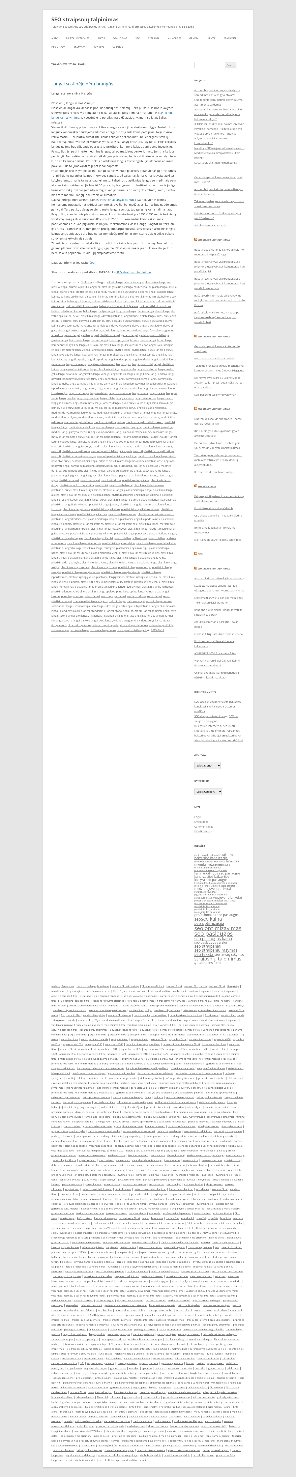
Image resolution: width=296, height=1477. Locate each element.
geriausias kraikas (116, 1213)
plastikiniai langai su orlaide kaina (156, 543)
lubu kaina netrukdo (219, 1112)
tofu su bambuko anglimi (149, 1150)
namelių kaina (78, 1416)
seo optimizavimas (217, 928)
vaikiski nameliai (214, 1223)
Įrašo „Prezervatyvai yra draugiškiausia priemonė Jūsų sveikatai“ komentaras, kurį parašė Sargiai (219, 266)
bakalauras (226, 855)
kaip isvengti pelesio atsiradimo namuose (100, 1068)
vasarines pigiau (160, 1281)
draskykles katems (208, 1126)
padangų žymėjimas (62, 986)
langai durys (147, 350)
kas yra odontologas (105, 1218)
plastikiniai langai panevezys (131, 533)
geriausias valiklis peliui (144, 1087)
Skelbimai (154, 38)
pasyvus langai (60, 475)
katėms (211, 1170)
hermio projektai (119, 340)
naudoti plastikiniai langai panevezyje (73, 456)
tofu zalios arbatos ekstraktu (182, 1150)
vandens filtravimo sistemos (108, 1000)
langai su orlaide (68, 374)
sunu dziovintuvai (84, 1165)
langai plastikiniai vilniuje (104, 369)
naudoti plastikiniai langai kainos (112, 446)
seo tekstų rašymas (229, 954)
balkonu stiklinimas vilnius (155, 306)
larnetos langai (111, 403)
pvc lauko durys (136, 596)
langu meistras (99, 393)
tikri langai (82, 615)
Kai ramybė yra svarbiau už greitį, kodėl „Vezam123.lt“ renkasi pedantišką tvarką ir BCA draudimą (219, 382)
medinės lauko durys (82, 412)
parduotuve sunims (137, 1271)
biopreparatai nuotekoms (109, 1232)
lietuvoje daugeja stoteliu (104, 1083)
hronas (134, 340)
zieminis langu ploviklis (64, 1141)
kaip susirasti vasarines (130, 1300)
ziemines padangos (160, 1141)
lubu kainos (174, 1116)
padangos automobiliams (79, 1271)
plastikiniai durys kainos (87, 490)
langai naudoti (159, 359)
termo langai (67, 615)
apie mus (154, 1174)
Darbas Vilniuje (106, 1228)
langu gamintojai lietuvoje (134, 379)
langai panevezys (76, 364)
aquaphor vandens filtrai (124, 1029)
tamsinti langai (161, 611)
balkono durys (102, 292)
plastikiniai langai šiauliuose (130, 538)
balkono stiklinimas (72, 296)
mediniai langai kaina (90, 417)
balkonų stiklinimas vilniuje (82, 306)
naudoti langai (94, 437)
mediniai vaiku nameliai (116, 1242)
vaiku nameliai (234, 1223)
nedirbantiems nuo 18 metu (79, 1310)
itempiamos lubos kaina (97, 1116)
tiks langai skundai (162, 615)
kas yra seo (229, 1058)
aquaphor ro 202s (180, 1054)
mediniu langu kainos (118, 432)
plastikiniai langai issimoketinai (69, 504)
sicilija (141, 1310)
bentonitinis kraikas (221, 1165)
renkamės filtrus (69, 1194)
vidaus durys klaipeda (105, 625)
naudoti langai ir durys (117, 437)
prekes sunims (112, 1184)
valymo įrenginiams (93, 1247)
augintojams (160, 1194)
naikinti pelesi (217, 1237)
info (93, 1170)
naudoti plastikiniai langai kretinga (153, 451)
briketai (209, 864)
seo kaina (211, 918)
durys (145, 321)
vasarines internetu (177, 1276)
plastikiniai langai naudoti (143, 528)
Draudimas (120, 38)
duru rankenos (132, 321)
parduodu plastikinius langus (124, 470)
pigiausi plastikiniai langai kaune (138, 475)
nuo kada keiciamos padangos (159, 1145)
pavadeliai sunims (72, 1184)
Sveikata (99, 47)
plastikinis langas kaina (151, 557)
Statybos (79, 47)
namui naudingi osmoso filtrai (176, 996)
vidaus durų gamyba (125, 620)
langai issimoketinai (110, 354)
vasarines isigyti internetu (90, 1295)
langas (131, 374)
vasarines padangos (135, 1141)
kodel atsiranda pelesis (212, 1102)
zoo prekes (59, 1223)
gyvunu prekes (121, 1121)
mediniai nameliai (103, 1223)
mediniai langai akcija (163, 412)
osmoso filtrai (174, 986)
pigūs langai (165, 475)
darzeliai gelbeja (84, 1112)
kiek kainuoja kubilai (151, 1078)
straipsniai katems (82, 1121)
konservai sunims (106, 1165)
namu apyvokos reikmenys (128, 1097)
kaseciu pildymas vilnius (225, 1242)
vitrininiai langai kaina (103, 630)
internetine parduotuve (183, 1179)
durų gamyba (81, 321)
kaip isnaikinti (142, 1237)
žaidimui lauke (195, 1223)
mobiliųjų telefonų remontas (82, 1078)
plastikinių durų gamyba (65, 562)
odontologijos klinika (64, 1160)
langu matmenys (79, 393)
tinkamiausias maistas (93, 1194)
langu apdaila (159, 374)
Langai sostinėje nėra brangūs (82, 84)
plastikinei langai (90, 480)
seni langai (98, 606)
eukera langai (79, 330)
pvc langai (120, 596)
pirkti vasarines (204, 1286)
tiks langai (95, 615)
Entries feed (201, 822)
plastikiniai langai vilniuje (105, 553)
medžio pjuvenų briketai (212, 888)
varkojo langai (89, 620)
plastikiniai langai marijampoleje (70, 528)
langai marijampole (119, 359)
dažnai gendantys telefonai (180, 1078)
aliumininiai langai (155, 282)
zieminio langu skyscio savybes (81, 1107)
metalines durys (141, 432)
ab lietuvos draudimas (206, 855)
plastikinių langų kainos (110, 577)
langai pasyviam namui (101, 364)
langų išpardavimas (157, 383)
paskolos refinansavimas (182, 1126)
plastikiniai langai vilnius (207, 912)
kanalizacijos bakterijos (211, 876)
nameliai (138, 1223)
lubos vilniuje (213, 1116)
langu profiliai (67, 398)
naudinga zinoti (59, 1286)
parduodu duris (115, 466)
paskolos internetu (198, 1121)
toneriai (205, 1242)
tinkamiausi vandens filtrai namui (87, 1005)
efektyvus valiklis (229, 1232)
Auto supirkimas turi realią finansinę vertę (219, 578)
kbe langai (80, 345)
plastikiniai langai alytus (105, 495)
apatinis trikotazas (226, 1252)
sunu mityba (90, 1179)
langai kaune (58, 359)
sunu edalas (123, 1160)
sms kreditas (105, 1310)
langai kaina (130, 354)
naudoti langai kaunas (145, 437)
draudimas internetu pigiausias (210, 870)
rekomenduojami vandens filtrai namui (204, 1010)
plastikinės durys (111, 480)
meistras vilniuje (235, 1155)
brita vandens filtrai (135, 1203)
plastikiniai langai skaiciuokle (84, 543)
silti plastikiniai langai (146, 606)
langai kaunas (163, 354)
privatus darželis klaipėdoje (208, 1261)
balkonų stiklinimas (78, 301)
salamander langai (62, 606)
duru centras (63, 321)
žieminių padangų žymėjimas (93, 986)
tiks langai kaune (140, 615)
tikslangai (57, 620)
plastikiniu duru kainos (122, 562)
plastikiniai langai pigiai (162, 533)
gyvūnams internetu (62, 1213)
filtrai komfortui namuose (171, 1000)
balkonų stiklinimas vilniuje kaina (118, 306)
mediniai (236, 1411)
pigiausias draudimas (205, 891)
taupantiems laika (93, 1281)
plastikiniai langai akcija (138, 490)
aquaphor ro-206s (199, 1049)
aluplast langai (106, 287)
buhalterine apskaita (216, 1107)
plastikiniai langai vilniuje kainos (140, 553)
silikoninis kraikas (197, 1165)
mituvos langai (60, 437)
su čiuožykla (74, 1228)
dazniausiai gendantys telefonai (155, 1073)
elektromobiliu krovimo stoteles (84, 1348)
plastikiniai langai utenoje (75, 553)
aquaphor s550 (67, 1054)
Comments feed (203, 826)
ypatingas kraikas (193, 1184)
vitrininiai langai (79, 630)
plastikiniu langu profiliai (89, 586)
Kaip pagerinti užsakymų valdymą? (215, 394)
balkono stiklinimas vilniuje (144, 296)
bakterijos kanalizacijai (211, 858)
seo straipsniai (207, 946)
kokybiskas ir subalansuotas (213, 1179)
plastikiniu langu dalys (104, 567)
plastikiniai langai (112, 490)
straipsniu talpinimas (217, 958)
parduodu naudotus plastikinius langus (82, 470)
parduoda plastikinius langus (88, 466)
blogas (173, 1194)
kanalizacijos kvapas (179, 1199)
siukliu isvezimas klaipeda (188, 1421)
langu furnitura (87, 379)
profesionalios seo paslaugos (216, 915)
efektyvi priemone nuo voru (175, 1087)
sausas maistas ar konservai (139, 1131)
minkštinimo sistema (98, 991)
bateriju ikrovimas (231, 1247)
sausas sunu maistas (134, 1184)
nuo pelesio (114, 1266)
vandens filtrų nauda (199, 991)
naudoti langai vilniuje (73, 441)
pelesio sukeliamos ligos (216, 1305)
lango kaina (143, 374)
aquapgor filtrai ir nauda (94, 1039)
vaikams (158, 1097)
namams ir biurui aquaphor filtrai (181, 1044)
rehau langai (154, 596)
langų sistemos (125, 398)
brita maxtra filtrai (129, 1218)
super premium (87, 1160)
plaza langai (123, 591)
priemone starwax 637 (138, 1232)
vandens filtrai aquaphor (216, 1029)
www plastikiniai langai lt (132, 630)
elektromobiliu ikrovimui (92, 1155)
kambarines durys (62, 345)
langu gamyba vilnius (109, 383)
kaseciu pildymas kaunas (65, 1247)
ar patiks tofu (82, 1174)
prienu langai (92, 596)
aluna (145, 1218)
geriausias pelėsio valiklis (220, 1063)
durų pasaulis (114, 321)
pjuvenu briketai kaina (206, 900)
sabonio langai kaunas (159, 601)
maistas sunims (224, 1203)
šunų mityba (177, 1208)
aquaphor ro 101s (138, 1054)
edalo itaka (233, 1368)
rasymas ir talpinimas (127, 1276)
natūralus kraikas (170, 1407)
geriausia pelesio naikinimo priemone (126, 1305)
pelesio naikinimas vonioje (117, 1237)
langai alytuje (115, 350)
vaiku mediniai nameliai (88, 1421)
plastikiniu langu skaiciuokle (68, 591)
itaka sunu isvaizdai (70, 1179)
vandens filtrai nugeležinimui (182, 1020)
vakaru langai (72, 620)
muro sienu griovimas (200, 1247)
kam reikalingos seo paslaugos (217, 873)
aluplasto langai (158, 287)
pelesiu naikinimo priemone (191, 1237)
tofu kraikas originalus (212, 1150)
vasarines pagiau (195, 1290)
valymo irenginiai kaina (144, 1266)
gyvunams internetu (129, 1179)
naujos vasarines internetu (223, 1290)
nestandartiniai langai (84, 461)
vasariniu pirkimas (116, 1281)
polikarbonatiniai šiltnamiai (97, 1189)
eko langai (64, 330)
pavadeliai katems (234, 1373)
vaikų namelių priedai (218, 1436)
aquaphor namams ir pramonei (167, 1034)
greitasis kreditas (229, 1315)
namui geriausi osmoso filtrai (186, 1015)
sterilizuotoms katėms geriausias (118, 1078)
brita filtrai (135, 1407)
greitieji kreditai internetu (128, 1126)
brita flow (225, 1218)
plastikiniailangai (78, 557)
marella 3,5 (187, 1218)
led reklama (202, 1189)
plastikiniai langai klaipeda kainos (140, 519)
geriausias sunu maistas (65, 1208)
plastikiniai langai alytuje (75, 495)
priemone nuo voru (132, 1058)
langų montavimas (120, 393)
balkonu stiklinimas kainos (138, 301)
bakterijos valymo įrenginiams (210, 861)
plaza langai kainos (142, 591)
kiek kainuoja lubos (154, 1116)
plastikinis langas (127, 557)
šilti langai (126, 606)
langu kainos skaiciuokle (127, 388)
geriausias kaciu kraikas (121, 1073)
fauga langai (157, 330)
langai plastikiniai (142, 364)
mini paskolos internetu (137, 1348)
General (194, 38)
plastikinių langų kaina (81, 577)
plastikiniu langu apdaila (75, 567)
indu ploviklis (124, 1252)
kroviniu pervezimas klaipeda (170, 1228)
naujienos (167, 1174)
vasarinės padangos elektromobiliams (179, 1083)
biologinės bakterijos (153, 1199)
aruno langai (67, 292)
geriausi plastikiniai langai (154, 335)
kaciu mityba (158, 1155)
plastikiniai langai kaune (122, 514)
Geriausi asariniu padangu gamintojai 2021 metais (105, 1150)
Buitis (101, 38)
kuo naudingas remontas (80, 1087)
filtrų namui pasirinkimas (140, 1000)
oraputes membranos (102, 1252)
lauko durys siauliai (95, 408)
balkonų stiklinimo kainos (66, 311)
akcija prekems (214, 1184)
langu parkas (157, 393)
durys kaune (83, 325)
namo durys (77, 437)
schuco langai (82, 606)
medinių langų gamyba (65, 432)
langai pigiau (123, 364)
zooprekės (154, 1213)
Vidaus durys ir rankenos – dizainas (215, 133)
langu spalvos (165, 398)
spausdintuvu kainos (150, 1247)
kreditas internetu (155, 1126)
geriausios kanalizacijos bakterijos (165, 1107)
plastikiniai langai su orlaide (118, 543)
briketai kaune (222, 864)
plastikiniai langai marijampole (157, 524)
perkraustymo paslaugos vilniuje (205, 1155)
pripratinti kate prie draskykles (68, 1131)
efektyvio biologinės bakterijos (81, 1203)
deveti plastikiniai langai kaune (120, 316)
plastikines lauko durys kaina (76, 485)
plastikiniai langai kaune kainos (156, 514)
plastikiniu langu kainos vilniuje (141, 582)
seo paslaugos (213, 933)
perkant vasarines (61, 1300)
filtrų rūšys (233, 986)
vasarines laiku (185, 1286)
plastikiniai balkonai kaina (149, 485)
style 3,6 (213, 1218)
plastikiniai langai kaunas (92, 514)
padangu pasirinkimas (127, 1145)
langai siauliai (128, 369)
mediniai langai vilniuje (206, 885)
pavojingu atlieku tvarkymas (149, 1252)
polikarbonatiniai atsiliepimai (150, 1189)
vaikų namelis (123, 1223)
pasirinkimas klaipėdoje (153, 1261)
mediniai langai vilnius (82, 427)
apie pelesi (72, 1305)
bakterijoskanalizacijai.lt (190, 1257)
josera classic (106, 1092)
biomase (198, 864)
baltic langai (90, 311)
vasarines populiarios (229, 1281)
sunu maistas (106, 1160)
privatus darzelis (164, 1112)
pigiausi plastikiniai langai (103, 475)
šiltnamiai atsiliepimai (181, 1189)
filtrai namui (211, 1015)
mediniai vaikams (138, 1416)
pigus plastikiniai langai (65, 480)
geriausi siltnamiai (226, 1378)
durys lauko (155, 325)
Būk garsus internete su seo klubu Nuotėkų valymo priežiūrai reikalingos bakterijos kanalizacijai (217, 730)
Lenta (211, 38)
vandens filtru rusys (200, 1039)
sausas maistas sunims (75, 1170)
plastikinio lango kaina (102, 557)
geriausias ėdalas (140, 1194)
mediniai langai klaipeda (78, 422)
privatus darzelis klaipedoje (175, 1266)
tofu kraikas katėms (79, 1223)
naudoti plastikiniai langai (158, 441)
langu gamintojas (161, 379)
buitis (148, 1097)
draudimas (215, 867)
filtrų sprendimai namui (163, 1005)
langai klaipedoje (97, 359)
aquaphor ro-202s (131, 1049)
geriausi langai (129, 335)
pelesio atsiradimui (91, 1305)
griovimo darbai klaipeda (222, 1228)
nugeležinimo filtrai (70, 1058)
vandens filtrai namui (200, 1000)
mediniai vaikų (59, 1416)
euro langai (94, 330)
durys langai (139, 325)
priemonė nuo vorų (186, 1058)
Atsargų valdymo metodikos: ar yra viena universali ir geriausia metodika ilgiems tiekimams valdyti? (218, 114)
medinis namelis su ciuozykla (104, 1131)
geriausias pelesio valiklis (130, 1092)
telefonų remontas (209, 1058)
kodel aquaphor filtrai (214, 1044)
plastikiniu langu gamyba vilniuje (120, 572)
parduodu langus (136, 466)
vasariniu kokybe (181, 1281)
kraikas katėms (232, 1208)
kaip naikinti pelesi (162, 1237)
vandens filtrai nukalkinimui (170, 991)
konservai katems (175, 1165)
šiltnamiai (175, 1203)
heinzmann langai (79, 340)
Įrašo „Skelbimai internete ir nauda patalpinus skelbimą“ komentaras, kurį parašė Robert (217, 317)
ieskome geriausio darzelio (137, 1112)
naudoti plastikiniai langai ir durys (71, 446)
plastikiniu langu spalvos (100, 591)
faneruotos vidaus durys (134, 330)
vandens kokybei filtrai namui (69, 1010)
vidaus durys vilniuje (161, 625)
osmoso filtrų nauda (195, 986)
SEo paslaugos (207, 486)
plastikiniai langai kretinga (87, 524)
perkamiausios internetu (90, 1213)
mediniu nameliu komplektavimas (180, 1242)
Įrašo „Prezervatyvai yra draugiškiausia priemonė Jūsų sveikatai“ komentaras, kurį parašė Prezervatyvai (219, 283)
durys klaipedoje (121, 325)
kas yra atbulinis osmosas (143, 996)
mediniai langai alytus (64, 417)
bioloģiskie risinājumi (131, 1107)
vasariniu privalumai (138, 1290)
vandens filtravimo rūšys (125, 986)
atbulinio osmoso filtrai (64, 996)
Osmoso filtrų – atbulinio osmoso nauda (218, 634)
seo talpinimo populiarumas (227, 1271)
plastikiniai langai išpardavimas (157, 499)
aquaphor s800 (222, 1039)
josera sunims (190, 1160)
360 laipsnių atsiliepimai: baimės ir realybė (219, 124)
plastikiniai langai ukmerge (132, 548)
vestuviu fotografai (174, 1247)
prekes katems (93, 1184)
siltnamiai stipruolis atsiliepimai (135, 1102)
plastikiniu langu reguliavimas (123, 586)
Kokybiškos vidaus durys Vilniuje (213, 508)
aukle (126, 1266)
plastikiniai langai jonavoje (135, 504)
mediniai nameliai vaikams (208, 1266)
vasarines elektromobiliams (158, 1286)
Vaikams (118, 47)
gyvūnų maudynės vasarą (153, 1208)
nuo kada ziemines (104, 1102)
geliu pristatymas (204, 1252)
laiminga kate (103, 1121)
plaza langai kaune (72, 596)
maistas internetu (118, 1194)
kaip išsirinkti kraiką (96, 1407)
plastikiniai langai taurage (66, 548)
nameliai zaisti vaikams (145, 1242)
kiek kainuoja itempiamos (127, 1116)
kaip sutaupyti (108, 1179)
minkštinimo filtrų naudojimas (68, 991)
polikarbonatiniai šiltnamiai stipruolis (175, 1102)
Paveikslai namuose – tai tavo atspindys (218, 129)
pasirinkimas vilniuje (107, 1112)
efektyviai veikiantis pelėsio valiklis (212, 1087)
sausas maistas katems (150, 1165)
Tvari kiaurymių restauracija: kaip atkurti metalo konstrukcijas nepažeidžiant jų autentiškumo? (218, 460)
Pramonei (230, 38)
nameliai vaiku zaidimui (117, 1421)
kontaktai (141, 1174)
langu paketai (140, 393)
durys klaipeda (101, 325)
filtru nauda (95, 1199)
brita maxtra (215, 1407)
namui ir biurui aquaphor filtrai (143, 1044)
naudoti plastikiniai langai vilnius (157, 456)
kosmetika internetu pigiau (94, 1257)
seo (197, 919)
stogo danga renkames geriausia (69, 1237)
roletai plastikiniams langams (90, 601)
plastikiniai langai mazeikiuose (108, 528)
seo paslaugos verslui (210, 942)
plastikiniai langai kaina (76, 509)
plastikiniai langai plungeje (67, 538)
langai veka (85, 374)
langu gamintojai (107, 379)
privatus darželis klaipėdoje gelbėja (94, 1261)
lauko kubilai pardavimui (159, 1058)
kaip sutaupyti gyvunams (111, 1170)
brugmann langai (126, 311)
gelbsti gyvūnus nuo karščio (121, 1208)
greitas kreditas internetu (97, 1126)
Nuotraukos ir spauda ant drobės (214, 358)
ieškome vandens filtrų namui (195, 1005)
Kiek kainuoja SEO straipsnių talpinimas (217, 539)
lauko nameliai (154, 1223)
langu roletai (107, 398)
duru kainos (97, 321)
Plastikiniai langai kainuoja (118, 200)
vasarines (220, 1276)
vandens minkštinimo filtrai (117, 1020)
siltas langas (112, 606)
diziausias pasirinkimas (229, 1286)
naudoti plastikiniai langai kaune (70, 451)
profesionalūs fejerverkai (177, 1213)
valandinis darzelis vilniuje (146, 1160)
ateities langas (84, 292)
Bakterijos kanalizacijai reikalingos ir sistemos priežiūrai (217, 706)
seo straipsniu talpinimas (94, 1029)
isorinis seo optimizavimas (220, 1092)
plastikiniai (101, 485)
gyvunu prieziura (159, 1170)
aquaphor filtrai (148, 1029)
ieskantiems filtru (61, 1199)
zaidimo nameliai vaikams (86, 1242)
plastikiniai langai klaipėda (103, 519)
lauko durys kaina (147, 403)
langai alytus (131, 350)
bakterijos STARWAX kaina (202, 1232)
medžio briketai (226, 885)
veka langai (105, 620)
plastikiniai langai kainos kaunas (140, 509)
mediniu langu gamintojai (158, 427)
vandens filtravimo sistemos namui (128, 1005)
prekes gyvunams (137, 1170)
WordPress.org (203, 831)
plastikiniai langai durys (93, 499)
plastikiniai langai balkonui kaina (139, 495)
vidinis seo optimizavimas (65, 1097)
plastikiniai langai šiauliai (98, 538)
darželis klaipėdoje (126, 1261)
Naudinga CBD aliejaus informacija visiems (219, 148)
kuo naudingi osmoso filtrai (75, 1000)
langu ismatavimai (134, 383)
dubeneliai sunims (61, 1165)
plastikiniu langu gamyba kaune (81, 572)
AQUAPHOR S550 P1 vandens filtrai (215, 653)
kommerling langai (71, 350)
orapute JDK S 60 (77, 1252)
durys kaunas (67, 325)
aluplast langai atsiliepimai (131, 287)
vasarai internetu (83, 1300)
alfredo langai (115, 282)
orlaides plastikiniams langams (117, 461)
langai (86, 350)
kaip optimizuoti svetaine (96, 1097)
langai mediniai (141, 359)
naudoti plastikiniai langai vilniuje (117, 456)
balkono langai (146, 292)
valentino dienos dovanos (126, 1257)
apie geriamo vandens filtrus (110, 996)
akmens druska (203, 1310)
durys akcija (157, 321)
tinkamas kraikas (222, 1213)
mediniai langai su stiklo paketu (144, 422)
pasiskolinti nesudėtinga (172, 1121)
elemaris (238, 1218)
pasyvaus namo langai (156, 470)
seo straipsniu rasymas (215, 950)
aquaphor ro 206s (203, 1054)
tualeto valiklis (128, 1247)
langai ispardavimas (86, 354)
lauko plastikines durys (121, 408)
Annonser (174, 38)
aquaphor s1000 (114, 1044)
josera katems (172, 1160)
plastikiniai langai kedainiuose (69, 519)
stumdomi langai (141, 611)
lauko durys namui (71, 408)
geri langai (87, 335)
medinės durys (60, 412)
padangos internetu (62, 1136)
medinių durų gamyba (128, 427)
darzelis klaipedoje (217, 1257)
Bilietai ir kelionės (77, 38)
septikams (112, 1247)
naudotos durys (60, 461)
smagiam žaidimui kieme (211, 1068)
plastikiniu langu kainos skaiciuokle (101, 582)
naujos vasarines (138, 1281)
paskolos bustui (116, 1155)
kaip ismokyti (174, 1184)
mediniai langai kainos (118, 417)
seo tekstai (204, 954)
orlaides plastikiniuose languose (155, 461)
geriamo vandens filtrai (92, 1054)
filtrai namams (222, 1000)
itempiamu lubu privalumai (191, 1112)
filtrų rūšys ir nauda (124, 991)
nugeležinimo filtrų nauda (149, 1020)
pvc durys (107, 596)
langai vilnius (118, 374)
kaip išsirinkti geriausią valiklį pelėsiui (147, 1068)
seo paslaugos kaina (213, 938)
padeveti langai (60, 466)
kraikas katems (202, 1213)
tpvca (197, 963)
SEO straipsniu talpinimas (214, 239)
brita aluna (157, 1218)
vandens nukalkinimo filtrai (142, 1025)
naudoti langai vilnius (100, 441)
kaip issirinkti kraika (92, 1208)
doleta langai (147, 316)
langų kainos (104, 388)
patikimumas (58, 1252)
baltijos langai (106, 311)
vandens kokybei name (167, 1010)
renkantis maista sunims (73, 1315)
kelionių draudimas (204, 883)
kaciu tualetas (126, 1165)
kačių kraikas (214, 1208)
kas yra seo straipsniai (159, 1092)
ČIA (91, 262)
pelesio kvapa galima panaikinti (101, 1058)
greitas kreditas (72, 1126)
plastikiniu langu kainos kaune (143, 577)
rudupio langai (117, 601)
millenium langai (162, 432)
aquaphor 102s (159, 1054)
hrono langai (164, 340)
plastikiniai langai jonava (103, 504)
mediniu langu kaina (92, 432)
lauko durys (128, 403)
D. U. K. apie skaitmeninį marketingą (215, 162)
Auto (54, 38)
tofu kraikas (228, 1358)
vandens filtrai (210, 962)
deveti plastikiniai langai (87, 316)
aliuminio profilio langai (83, 287)
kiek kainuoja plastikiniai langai (105, 345)
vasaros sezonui (226, 1295)
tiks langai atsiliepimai (115, 615)
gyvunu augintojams (182, 1170)
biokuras (232, 861)
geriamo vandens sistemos (194, 1025)
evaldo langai (110, 330)
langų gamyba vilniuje (82, 383)
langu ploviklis (114, 1141)
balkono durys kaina (124, 292)
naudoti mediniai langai (128, 441)
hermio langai (99, 340)
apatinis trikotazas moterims (159, 1257)
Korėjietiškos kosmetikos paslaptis (214, 472)
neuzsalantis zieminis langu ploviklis (215, 1136)
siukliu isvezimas (60, 1232)
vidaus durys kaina (150, 620)
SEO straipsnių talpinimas (85, 19)
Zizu (200, 554)
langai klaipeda (76, 359)
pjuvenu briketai (229, 897)
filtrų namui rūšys (71, 1015)
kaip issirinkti (72, 1189)
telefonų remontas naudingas (89, 1073)
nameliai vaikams (174, 1223)
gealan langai (72, 335)
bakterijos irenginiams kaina (169, 1232)
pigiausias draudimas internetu (210, 894)
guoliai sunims (232, 1160)
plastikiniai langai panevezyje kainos (91, 533)
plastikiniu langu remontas (158, 586)
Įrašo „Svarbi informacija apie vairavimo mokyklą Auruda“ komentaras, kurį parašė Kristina (219, 300)
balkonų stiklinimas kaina (106, 301)
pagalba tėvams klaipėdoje (80, 1455)
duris (159, 316)
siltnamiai (228, 1116)
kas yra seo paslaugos (211, 879)
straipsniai (185, 1194)
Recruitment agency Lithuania (134, 1228)
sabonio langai (136, 601)
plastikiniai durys (61, 490)
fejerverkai (229, 1194)
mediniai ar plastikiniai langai (113, 412)
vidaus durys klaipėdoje (134, 625)
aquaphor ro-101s (108, 1049)
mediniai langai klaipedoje (109, 422)
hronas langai (148, 340)
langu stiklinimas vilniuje (86, 403)
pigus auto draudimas (205, 897)
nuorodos (181, 1174)
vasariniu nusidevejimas (176, 1295)
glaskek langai (59, 340)
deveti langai (162, 311)
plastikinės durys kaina (135, 480)
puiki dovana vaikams (183, 1068)
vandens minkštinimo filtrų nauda (219, 1020)
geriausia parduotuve (155, 1179)
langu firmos (69, 379)
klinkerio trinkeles (82, 1232)
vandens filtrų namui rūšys (229, 1005)
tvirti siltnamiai (123, 1189)
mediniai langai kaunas (145, 417)
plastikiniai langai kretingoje (121, 524)
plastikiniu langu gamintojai (134, 567)
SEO (137, 38)
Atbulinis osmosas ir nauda (210, 225)
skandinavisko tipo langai (75, 611)
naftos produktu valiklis (160, 1310)
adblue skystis (194, 1107)
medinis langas (105, 427)
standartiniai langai (102, 611)
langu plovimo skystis (91, 1141)
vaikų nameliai (202, 1411)
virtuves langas (60, 630)
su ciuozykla (58, 1228)
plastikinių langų (146, 562)
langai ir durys (164, 350)
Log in (198, 817)
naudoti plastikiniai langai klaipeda (111, 451)
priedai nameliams (181, 1411)
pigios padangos (134, 1136)
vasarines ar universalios (98, 1276)
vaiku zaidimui (109, 1107)
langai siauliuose (147, 369)
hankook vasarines (81, 1286)
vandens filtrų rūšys (94, 1015)
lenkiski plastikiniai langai (151, 408)
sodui (118, 1203)
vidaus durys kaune (79, 625)
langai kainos (146, 354)
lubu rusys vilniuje (193, 1116)
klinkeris (95, 1237)
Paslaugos (58, 47)
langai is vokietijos (62, 354)
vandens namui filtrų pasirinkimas (107, 1010)
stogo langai (122, 611)
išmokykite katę (176, 1155)
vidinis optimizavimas (144, 1121)
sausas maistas (195, 1208)
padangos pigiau (183, 1141)
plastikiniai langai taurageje (99, 548)
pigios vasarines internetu (121, 1295)
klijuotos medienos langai (140, 345)
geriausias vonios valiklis (211, 1078)
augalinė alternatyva (103, 1174)
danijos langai (146, 311)
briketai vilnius (202, 867)
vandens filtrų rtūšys (140, 1010)
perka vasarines (104, 1286)
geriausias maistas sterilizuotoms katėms (199, 1073)
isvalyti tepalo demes (169, 1131)
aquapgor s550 (93, 1044)
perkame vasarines (179, 1300)
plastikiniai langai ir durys (123, 499)
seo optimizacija (209, 923)
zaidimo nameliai (148, 1436)
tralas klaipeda (197, 1228)
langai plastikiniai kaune (74, 369)
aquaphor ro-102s (73, 1044)
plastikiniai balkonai (120, 485)
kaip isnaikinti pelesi (189, 1305)
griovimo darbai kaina (180, 1252)
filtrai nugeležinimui (153, 986)
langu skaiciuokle (146, 398)
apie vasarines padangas (206, 1300)
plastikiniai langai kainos (105, 509)
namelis (68, 1421)
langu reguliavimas (88, 398)
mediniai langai (141, 412)
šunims (201, 1170)
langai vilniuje (101, 374)
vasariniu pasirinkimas (127, 1286)
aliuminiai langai (134, 282)
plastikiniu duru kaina (94, 562)
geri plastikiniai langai (107, 335)
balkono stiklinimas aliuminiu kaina (106, 296)
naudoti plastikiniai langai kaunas (152, 446)
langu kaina (88, 388)
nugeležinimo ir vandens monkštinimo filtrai (100, 1025)
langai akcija (99, 350)
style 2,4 (201, 1218)
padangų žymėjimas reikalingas (138, 1083)
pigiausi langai (78, 475)
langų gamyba (59, 383)
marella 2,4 (172, 1218)
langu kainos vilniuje (155, 388)
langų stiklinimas (61, 403)
